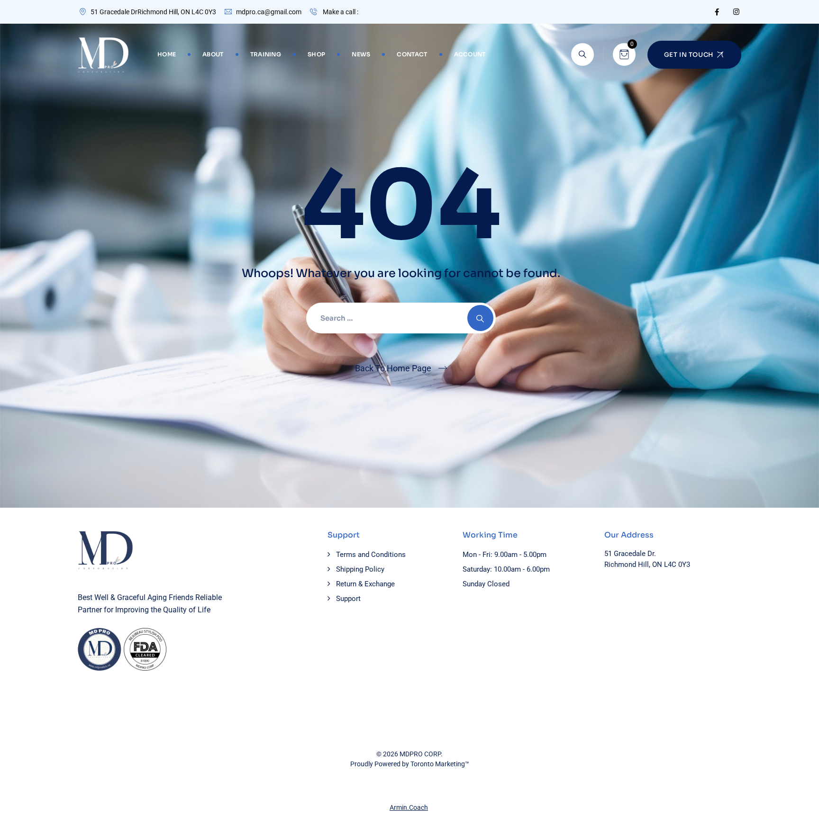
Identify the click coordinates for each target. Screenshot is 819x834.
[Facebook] (717, 12)
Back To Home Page (393, 368)
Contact (412, 54)
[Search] (582, 54)
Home (166, 54)
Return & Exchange (365, 584)
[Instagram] (736, 12)
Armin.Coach (409, 807)
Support (348, 598)
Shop (316, 54)
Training (265, 54)
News (361, 54)
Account (470, 54)
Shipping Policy (360, 569)
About (213, 54)
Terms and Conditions (371, 554)
